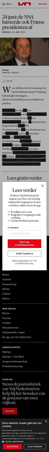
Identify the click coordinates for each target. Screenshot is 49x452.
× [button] (46, 421)
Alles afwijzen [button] (35, 446)
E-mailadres (13, 227)
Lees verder (39, 438)
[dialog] (24, 435)
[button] (24, 441)
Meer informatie (20, 260)
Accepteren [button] (12, 446)
